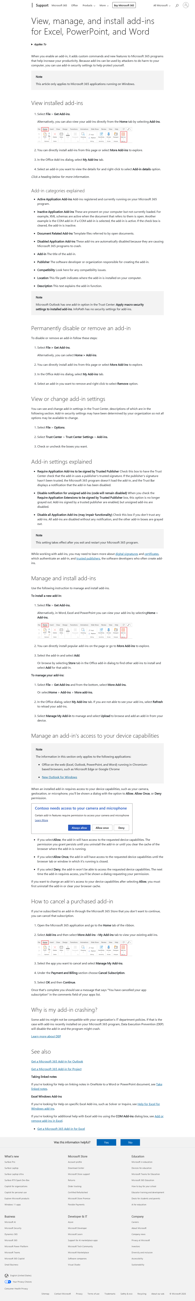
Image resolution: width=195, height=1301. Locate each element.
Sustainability (138, 1264)
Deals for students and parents (146, 1198)
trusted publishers (88, 558)
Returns (71, 1180)
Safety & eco (126, 1293)
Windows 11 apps (13, 1204)
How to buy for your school (144, 1186)
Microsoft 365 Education (143, 1180)
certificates (152, 554)
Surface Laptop (11, 1168)
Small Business (11, 1264)
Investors (136, 1246)
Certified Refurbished (78, 1192)
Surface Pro (10, 1161)
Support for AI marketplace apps (83, 1240)
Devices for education (142, 1168)
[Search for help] (176, 5)
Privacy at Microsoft (141, 1240)
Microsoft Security (13, 1228)
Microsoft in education (142, 1161)
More (103, 5)
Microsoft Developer (77, 1228)
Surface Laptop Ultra (14, 1174)
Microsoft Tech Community (80, 1246)
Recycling (141, 1293)
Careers (135, 1222)
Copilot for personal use (16, 1192)
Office (74, 5)
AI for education (139, 1204)
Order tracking (74, 1186)
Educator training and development (148, 1192)
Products (87, 5)
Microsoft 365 (59, 5)
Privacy (79, 1293)
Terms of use (93, 1293)
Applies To (40, 44)
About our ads (157, 1293)
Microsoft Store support (79, 1174)
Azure (70, 1222)
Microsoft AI (10, 1222)
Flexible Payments (76, 1204)
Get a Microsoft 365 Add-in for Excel (61, 1129)
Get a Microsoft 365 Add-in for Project (56, 1069)
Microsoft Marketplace (78, 1252)
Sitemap (45, 1293)
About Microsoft (139, 1228)
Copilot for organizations (16, 1186)
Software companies (77, 1258)
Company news (138, 1234)
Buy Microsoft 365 (124, 5)
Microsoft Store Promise (79, 1198)
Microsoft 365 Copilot (15, 1258)
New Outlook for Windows (59, 777)
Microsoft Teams (12, 1252)
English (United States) (20, 1275)
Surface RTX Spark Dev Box (17, 1180)
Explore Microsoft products (17, 1198)
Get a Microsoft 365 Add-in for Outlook (57, 1061)
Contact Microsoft (62, 1293)
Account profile (75, 1161)
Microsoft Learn (75, 1234)
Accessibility (137, 1258)
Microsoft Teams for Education (146, 1174)
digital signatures (126, 554)
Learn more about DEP (46, 1036)
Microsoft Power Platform (16, 1246)
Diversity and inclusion (142, 1252)
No (130, 1142)
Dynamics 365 (11, 1234)
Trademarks (110, 1293)
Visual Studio (74, 1264)
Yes (106, 1142)
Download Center (76, 1168)
